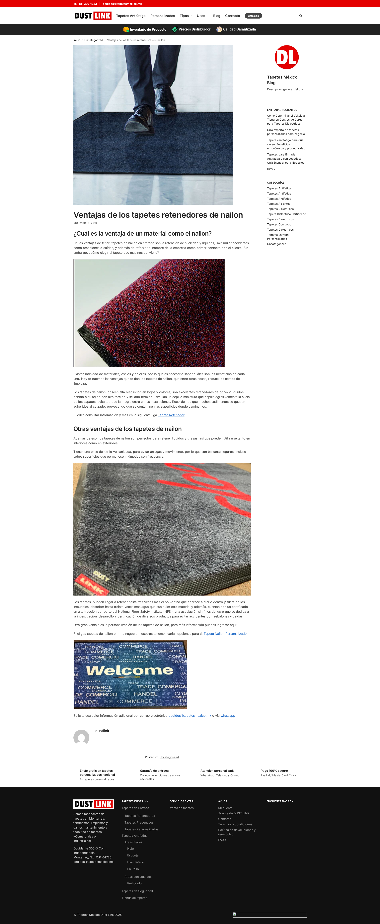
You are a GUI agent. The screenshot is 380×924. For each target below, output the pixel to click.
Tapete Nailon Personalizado (225, 634)
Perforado (134, 883)
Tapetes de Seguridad (137, 891)
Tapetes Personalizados (141, 829)
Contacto (224, 819)
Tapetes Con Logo (279, 224)
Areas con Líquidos (138, 877)
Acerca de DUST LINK (233, 813)
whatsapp (228, 716)
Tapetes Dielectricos (280, 208)
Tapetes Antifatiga (279, 188)
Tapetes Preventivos (139, 822)
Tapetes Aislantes (278, 203)
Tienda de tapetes (134, 898)
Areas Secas (133, 842)
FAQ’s (222, 840)
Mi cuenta (225, 808)
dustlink (102, 731)
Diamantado (135, 862)
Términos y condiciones (235, 824)
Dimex (271, 169)
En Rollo (133, 869)
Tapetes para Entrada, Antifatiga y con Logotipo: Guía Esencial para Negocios (285, 158)
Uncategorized (93, 40)
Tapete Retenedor (171, 415)
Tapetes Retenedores (139, 816)
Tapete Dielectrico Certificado (286, 214)
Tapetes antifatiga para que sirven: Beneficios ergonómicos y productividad (286, 144)
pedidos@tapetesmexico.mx (122, 3)
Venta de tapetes (182, 808)
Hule (130, 848)
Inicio (76, 40)
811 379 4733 (88, 3)
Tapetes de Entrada (135, 808)
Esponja (132, 855)
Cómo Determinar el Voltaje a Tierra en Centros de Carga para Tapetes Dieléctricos (286, 119)
